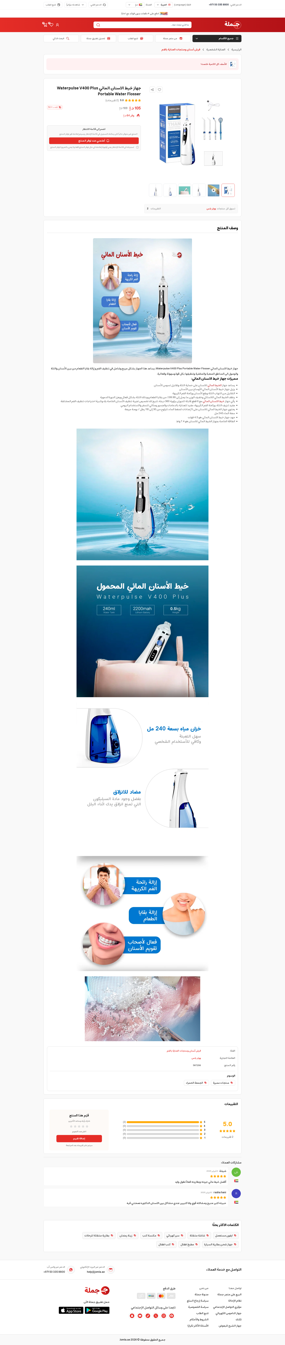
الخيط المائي (214, 385)
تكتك (238, 1319)
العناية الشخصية (215, 49)
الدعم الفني (96, 5)
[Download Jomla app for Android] (97, 1310)
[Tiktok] (148, 1316)
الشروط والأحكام (199, 1319)
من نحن (203, 1288)
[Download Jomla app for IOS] (71, 1310)
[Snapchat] (132, 1316)
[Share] (152, 90)
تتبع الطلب (51, 5)
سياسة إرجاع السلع (197, 1301)
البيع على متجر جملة (229, 1294)
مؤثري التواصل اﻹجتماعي (227, 1307)
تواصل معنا (235, 1288)
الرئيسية (236, 49)
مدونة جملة (201, 1294)
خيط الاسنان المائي (213, 401)
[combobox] (163, 4)
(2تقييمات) (112, 100)
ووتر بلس (196, 1058)
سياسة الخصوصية (198, 1307)
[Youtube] (140, 1316)
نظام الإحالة (234, 1301)
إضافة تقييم (79, 1139)
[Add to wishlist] (160, 89)
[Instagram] (164, 1316)
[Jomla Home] (232, 24)
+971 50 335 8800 (219, 4)
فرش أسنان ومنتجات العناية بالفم (184, 1051)
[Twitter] (156, 1316)
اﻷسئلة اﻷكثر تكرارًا (198, 1326)
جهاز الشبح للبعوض (230, 1326)
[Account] (57, 25)
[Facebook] (171, 1316)
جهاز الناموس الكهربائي (228, 1313)
